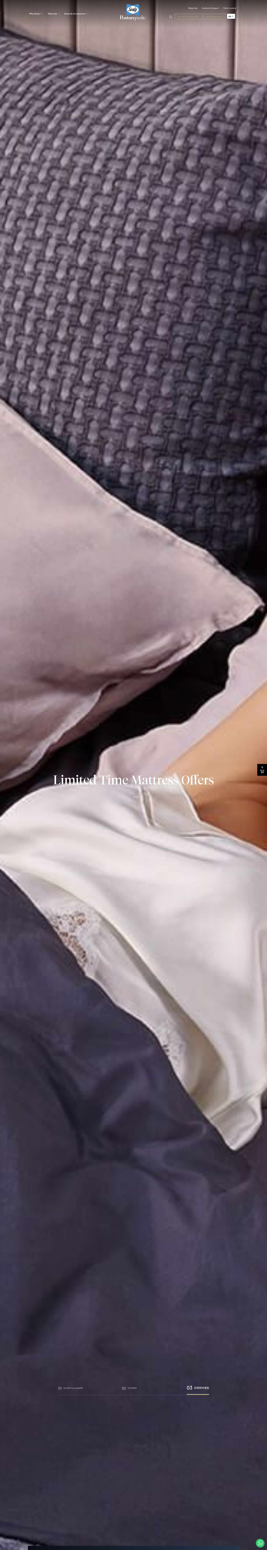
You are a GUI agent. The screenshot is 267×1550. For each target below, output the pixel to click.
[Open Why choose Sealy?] (43, 13)
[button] (171, 16)
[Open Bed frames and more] (87, 13)
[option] (133, 775)
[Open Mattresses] (59, 13)
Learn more (137, 797)
